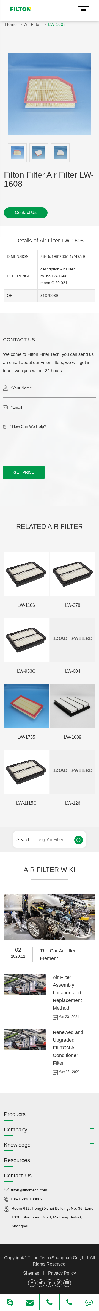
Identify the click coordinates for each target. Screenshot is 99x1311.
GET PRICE (23, 472)
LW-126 (72, 803)
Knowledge (17, 1145)
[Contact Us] (89, 1302)
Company (15, 1130)
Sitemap (31, 1273)
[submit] (78, 840)
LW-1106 (26, 605)
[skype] (10, 1302)
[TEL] (49, 1302)
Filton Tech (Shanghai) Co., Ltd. (59, 1257)
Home (11, 24)
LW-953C (26, 671)
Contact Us (26, 212)
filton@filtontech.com (29, 1190)
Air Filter (32, 24)
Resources (17, 1160)
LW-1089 (72, 737)
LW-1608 (57, 24)
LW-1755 (26, 737)
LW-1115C (26, 803)
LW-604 (72, 671)
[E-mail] (29, 1302)
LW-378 (72, 605)
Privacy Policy (62, 1273)
